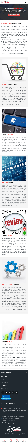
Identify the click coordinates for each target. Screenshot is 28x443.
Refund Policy (5, 416)
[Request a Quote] (24, 225)
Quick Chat (23, 441)
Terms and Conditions (7, 418)
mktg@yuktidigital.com (12, 423)
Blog (2, 379)
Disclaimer (21, 416)
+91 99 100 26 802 (7, 406)
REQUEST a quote (14, 15)
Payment (17, 418)
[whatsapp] (24, 229)
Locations (4, 382)
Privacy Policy (13, 416)
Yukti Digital (13, 434)
